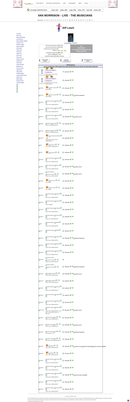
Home (86, 3)
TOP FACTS (39, 3)
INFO (80, 3)
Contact (75, 396)
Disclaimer (71, 396)
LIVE (64, 3)
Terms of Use (67, 396)
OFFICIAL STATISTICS (53, 3)
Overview (40, 20)
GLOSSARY (72, 3)
